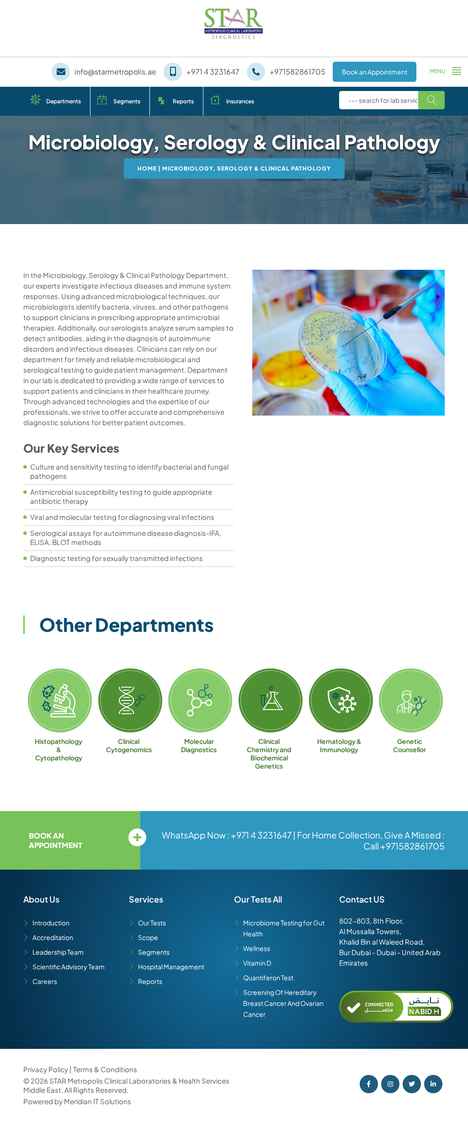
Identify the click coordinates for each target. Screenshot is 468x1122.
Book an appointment (55, 840)
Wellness (256, 948)
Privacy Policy (46, 1069)
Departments (63, 101)
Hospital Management (171, 966)
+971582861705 (412, 845)
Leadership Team (58, 952)
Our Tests (152, 923)
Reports (183, 101)
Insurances (240, 101)
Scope (148, 937)
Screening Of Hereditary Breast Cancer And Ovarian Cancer (283, 1003)
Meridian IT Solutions (97, 1101)
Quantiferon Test (268, 977)
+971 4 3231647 (261, 834)
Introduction (50, 923)
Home (147, 168)
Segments (126, 101)
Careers (44, 981)
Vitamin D (257, 963)
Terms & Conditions (105, 1069)
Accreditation (52, 937)
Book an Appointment (374, 72)
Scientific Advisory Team (68, 966)
